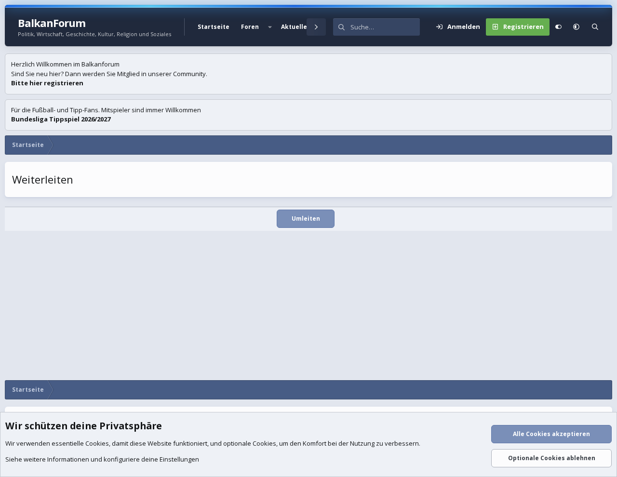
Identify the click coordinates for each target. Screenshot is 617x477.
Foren (250, 27)
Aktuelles (295, 27)
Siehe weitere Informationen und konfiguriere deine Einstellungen (102, 459)
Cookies (97, 443)
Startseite (213, 27)
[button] (270, 27)
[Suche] (595, 27)
